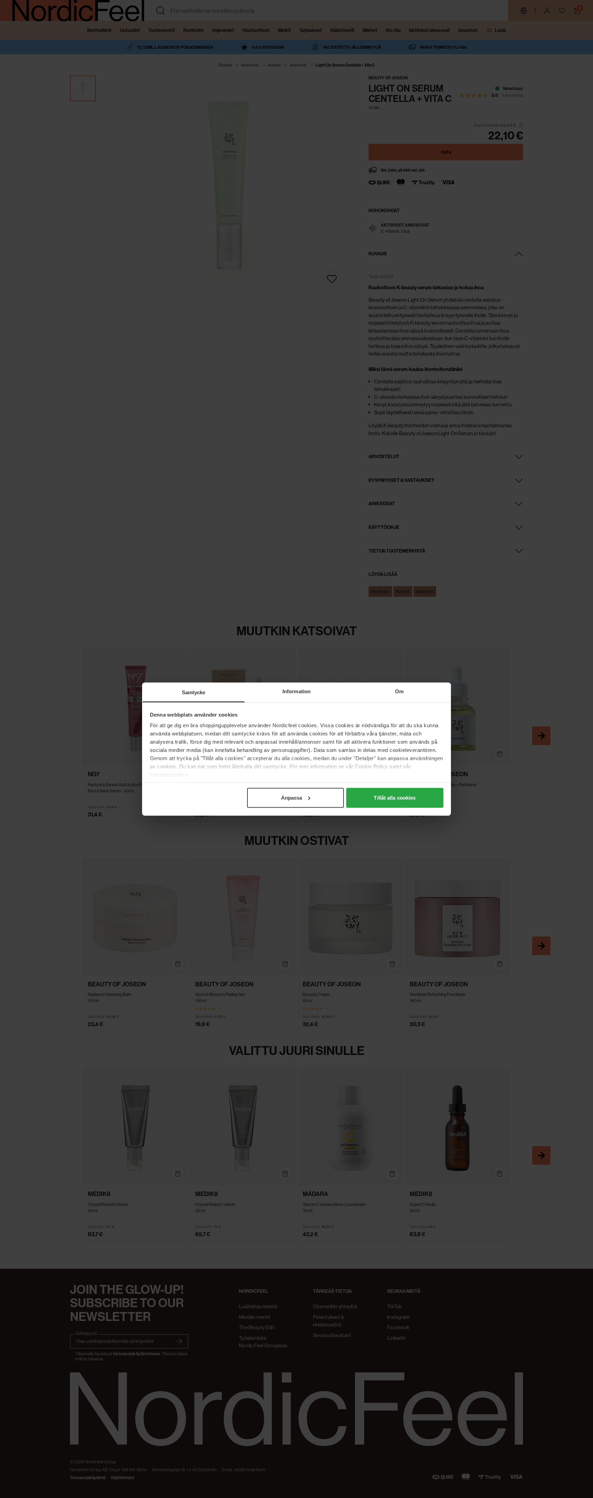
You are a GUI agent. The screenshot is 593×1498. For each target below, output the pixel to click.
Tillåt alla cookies (395, 797)
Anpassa (291, 797)
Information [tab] (296, 691)
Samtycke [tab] (194, 692)
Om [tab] (399, 691)
